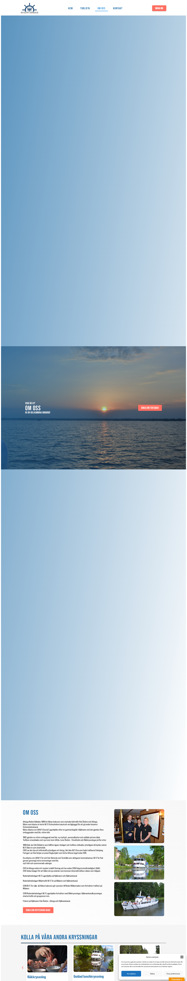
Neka (152, 974)
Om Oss (101, 8)
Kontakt (118, 8)
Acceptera (131, 974)
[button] (182, 957)
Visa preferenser (173, 974)
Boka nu (159, 8)
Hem (70, 8)
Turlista (85, 8)
